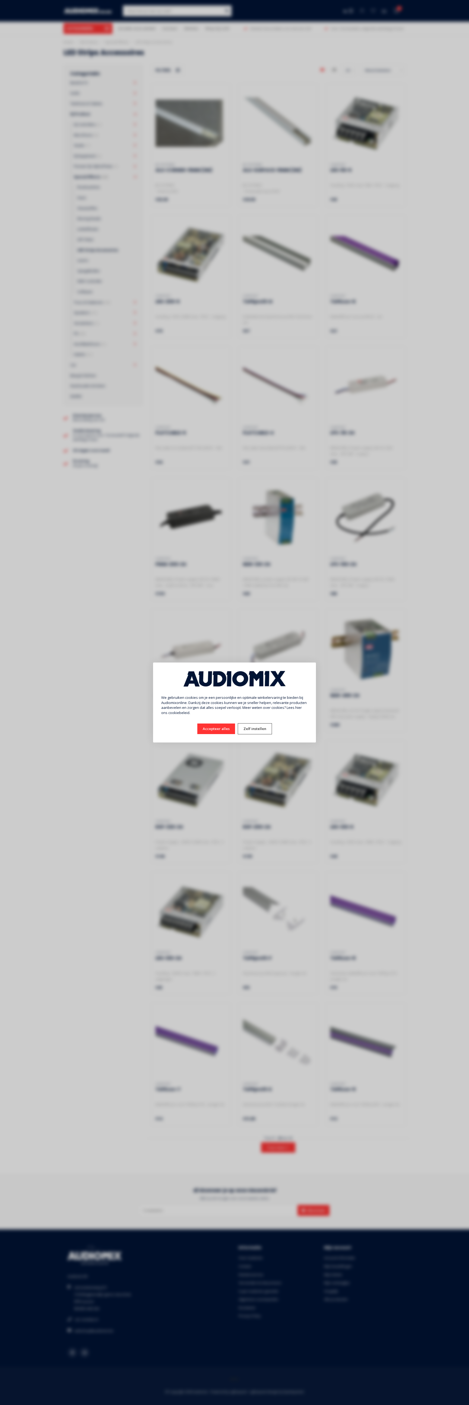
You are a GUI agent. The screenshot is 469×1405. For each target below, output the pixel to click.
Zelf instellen (254, 728)
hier (298, 707)
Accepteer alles (216, 728)
